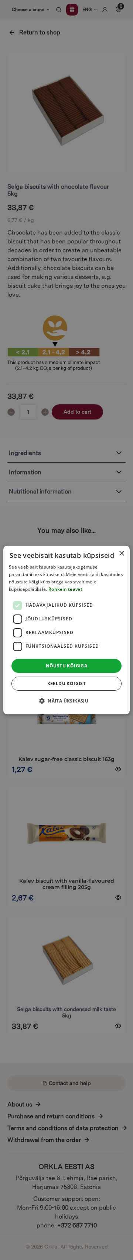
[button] (66, 700)
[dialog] (66, 630)
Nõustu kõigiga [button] (67, 666)
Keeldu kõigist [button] (66, 683)
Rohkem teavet (65, 589)
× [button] (121, 553)
